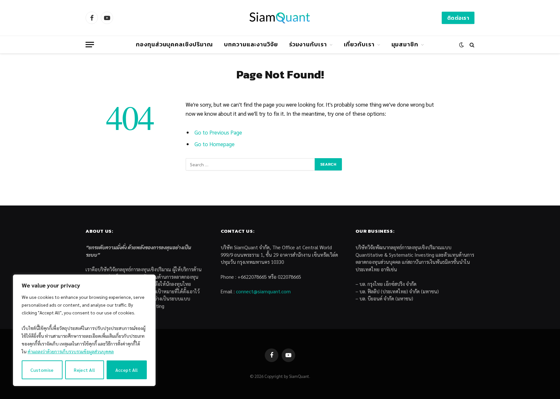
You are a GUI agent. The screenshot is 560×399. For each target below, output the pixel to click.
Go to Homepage (214, 143)
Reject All (84, 370)
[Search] (471, 44)
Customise (42, 370)
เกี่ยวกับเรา (359, 44)
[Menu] (90, 44)
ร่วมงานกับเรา (308, 44)
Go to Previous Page (218, 132)
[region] (84, 330)
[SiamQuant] (280, 17)
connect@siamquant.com (263, 291)
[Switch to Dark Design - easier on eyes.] (461, 44)
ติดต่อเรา (458, 18)
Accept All (126, 370)
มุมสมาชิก (404, 44)
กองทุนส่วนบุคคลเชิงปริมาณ (174, 44)
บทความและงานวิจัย (251, 44)
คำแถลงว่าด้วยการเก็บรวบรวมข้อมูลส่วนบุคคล (71, 351)
